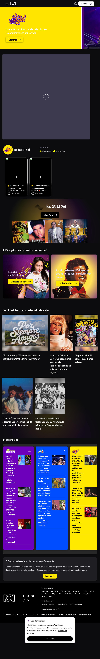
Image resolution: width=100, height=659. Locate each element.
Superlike (45, 594)
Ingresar (84, 4)
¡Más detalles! (66, 283)
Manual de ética (62, 604)
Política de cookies (85, 614)
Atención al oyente (48, 604)
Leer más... (50, 576)
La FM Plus (68, 594)
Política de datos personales (67, 614)
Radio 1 (77, 594)
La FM (85, 591)
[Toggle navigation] (6, 3)
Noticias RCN (65, 591)
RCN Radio (54, 591)
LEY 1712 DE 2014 (76, 604)
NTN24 (44, 596)
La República (87, 594)
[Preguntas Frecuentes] (75, 3)
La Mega (53, 594)
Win (50, 596)
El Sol (60, 594)
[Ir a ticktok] (24, 596)
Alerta (92, 591)
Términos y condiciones (48, 614)
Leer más (13, 39)
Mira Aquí (48, 215)
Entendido (50, 639)
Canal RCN (45, 591)
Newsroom (76, 591)
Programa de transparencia (50, 609)
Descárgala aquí (19, 281)
